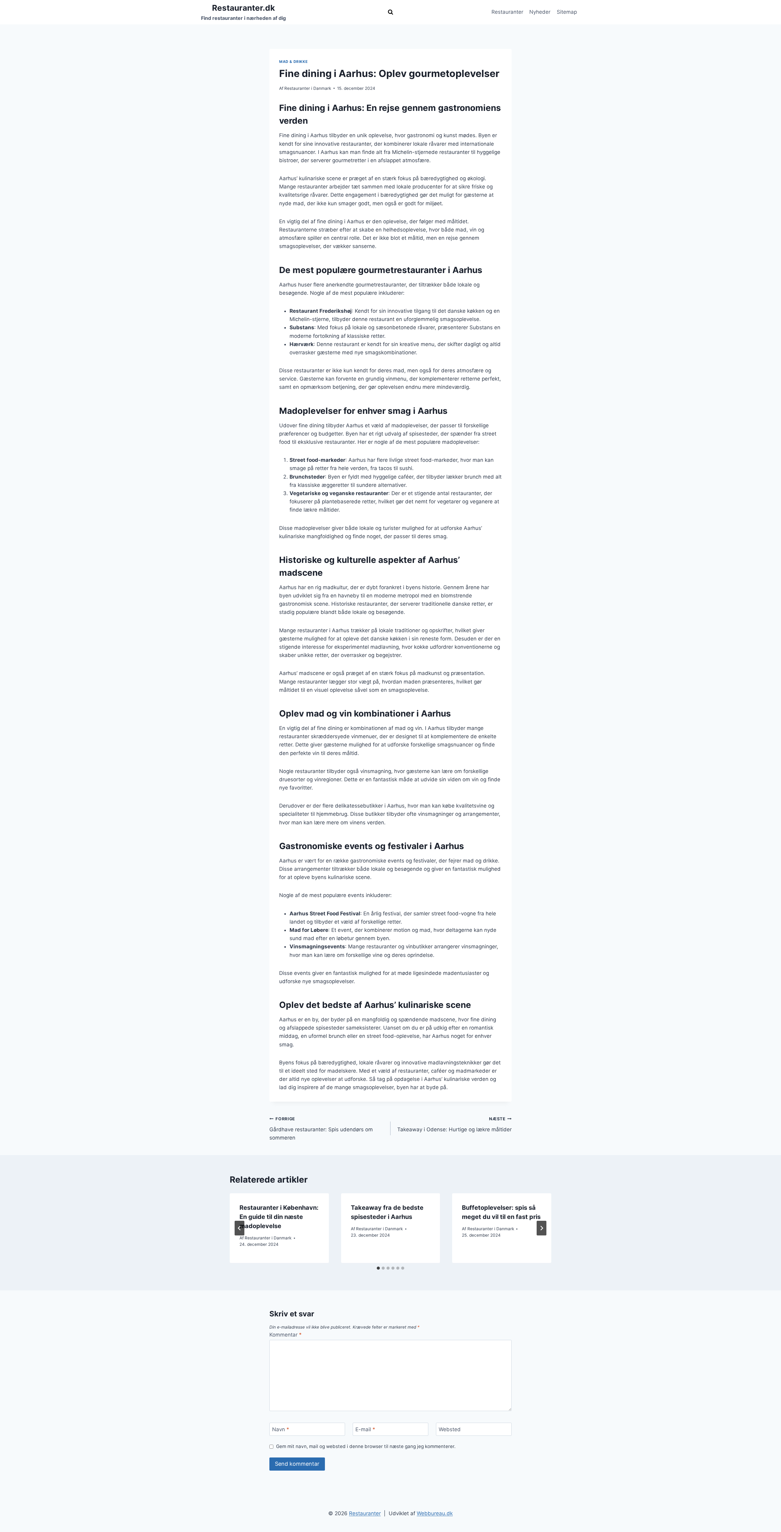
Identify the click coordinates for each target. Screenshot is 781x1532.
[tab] (378, 1268)
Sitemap (567, 12)
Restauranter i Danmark (307, 88)
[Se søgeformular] (390, 12)
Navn (280, 1429)
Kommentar (285, 1335)
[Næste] (541, 1228)
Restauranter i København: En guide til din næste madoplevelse (279, 1217)
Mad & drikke (293, 61)
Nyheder (539, 12)
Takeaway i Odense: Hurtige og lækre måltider (454, 1124)
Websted (450, 1429)
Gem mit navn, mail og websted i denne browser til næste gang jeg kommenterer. (365, 1446)
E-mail (365, 1429)
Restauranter (507, 12)
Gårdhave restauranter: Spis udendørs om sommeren (321, 1128)
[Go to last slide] (239, 1228)
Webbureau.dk (435, 1513)
